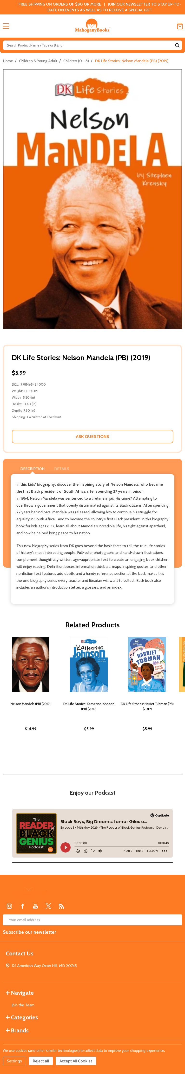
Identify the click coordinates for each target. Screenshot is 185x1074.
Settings (14, 1061)
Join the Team (23, 1005)
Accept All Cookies (75, 1061)
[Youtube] (35, 906)
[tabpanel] (30, 694)
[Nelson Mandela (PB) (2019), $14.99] (30, 664)
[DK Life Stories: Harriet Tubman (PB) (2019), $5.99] (147, 664)
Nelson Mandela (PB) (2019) (31, 704)
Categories (24, 1017)
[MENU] (6, 26)
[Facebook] (22, 906)
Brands (20, 1030)
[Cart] (180, 26)
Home (8, 61)
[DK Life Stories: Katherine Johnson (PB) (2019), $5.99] (88, 664)
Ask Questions (92, 436)
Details (61, 468)
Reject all (41, 1061)
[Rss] (61, 906)
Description (32, 468)
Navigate (22, 992)
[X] (48, 906)
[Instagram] (9, 906)
